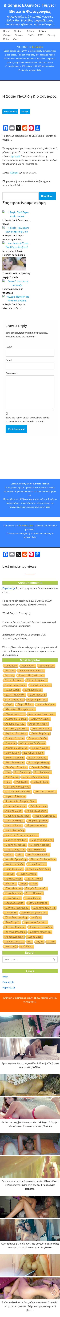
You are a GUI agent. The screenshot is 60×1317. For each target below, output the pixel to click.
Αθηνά (8, 704)
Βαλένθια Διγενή (41, 728)
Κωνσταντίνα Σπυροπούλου (20, 801)
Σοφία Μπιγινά (13, 893)
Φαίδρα (36, 917)
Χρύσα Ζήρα (35, 936)
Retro (6, 39)
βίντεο (51, 941)
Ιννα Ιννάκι (22, 781)
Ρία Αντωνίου (34, 878)
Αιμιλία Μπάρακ (46, 704)
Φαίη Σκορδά (12, 922)
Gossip (51, 35)
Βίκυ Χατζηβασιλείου (16, 728)
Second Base (47, 665)
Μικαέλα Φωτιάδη (39, 844)
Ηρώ (8, 781)
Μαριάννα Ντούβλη (15, 840)
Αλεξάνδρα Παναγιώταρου (19, 709)
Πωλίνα (9, 873)
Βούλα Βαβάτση (40, 733)
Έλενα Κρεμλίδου (36, 680)
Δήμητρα (10, 743)
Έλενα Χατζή (12, 689)
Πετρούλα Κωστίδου (38, 869)
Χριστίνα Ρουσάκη (15, 932)
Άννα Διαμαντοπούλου (31, 670)
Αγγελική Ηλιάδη (37, 699)
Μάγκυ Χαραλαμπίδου (17, 815)
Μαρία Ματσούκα (36, 825)
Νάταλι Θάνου (36, 849)
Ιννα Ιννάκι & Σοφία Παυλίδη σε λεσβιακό (13, 253)
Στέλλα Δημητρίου (38, 902)
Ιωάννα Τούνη (40, 781)
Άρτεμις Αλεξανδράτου (31, 675)
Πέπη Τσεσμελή (13, 869)
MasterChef (28, 665)
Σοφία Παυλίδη (10, 111)
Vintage (7, 35)
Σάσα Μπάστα (13, 888)
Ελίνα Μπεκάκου (14, 762)
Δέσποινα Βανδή (38, 738)
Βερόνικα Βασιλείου (15, 733)
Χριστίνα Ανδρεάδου (35, 922)
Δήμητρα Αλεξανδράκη (32, 743)
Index (5, 976)
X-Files (42, 31)
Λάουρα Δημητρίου (15, 806)
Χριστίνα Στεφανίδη (40, 932)
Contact (18, 31)
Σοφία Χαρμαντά (14, 902)
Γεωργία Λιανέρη (14, 738)
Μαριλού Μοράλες (15, 844)
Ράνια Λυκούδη (13, 878)
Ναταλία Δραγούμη (15, 859)
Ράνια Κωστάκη (27, 873)
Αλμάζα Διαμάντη (14, 714)
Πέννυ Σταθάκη (37, 864)
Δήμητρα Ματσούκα (16, 748)
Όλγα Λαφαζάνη (14, 699)
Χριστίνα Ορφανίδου (41, 927)
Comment (12, 373)
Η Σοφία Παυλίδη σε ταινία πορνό (16, 222)
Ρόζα (23, 883)
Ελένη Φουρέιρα (37, 757)
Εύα (7, 772)
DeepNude (11, 665)
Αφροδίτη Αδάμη (38, 723)
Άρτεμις (9, 675)
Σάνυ (34, 883)
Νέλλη (8, 854)
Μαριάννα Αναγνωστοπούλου (21, 835)
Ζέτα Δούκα (11, 777)
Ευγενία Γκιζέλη (40, 767)
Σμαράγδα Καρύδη (36, 888)
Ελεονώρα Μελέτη (39, 762)
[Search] (54, 959)
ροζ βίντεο (26, 946)
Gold (15, 39)
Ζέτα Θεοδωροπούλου (35, 777)
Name (9, 347)
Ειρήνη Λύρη (12, 752)
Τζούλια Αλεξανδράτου (34, 912)
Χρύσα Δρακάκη (14, 936)
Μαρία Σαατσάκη (14, 830)
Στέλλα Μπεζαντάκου (16, 907)
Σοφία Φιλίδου (12, 898)
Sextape (24, 111)
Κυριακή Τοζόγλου (15, 796)
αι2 (30, 941)
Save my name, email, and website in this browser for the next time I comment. (27, 419)
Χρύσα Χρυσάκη (14, 941)
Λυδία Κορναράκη (36, 810)
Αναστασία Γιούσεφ (15, 718)
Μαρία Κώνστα (13, 825)
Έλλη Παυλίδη (37, 694)
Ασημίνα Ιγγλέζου (14, 723)
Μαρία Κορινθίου (38, 820)
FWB (40, 35)
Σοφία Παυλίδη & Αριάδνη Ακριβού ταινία (16, 275)
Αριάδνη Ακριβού (40, 718)
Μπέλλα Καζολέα (14, 849)
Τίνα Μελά (11, 912)
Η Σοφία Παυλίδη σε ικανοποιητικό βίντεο (13, 237)
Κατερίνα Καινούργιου (17, 786)
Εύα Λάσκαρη (22, 772)
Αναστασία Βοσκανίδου (41, 714)
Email (9, 360)
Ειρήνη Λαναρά (40, 748)
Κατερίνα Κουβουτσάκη (17, 791)
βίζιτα (40, 941)
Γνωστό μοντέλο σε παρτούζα (12, 291)
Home (6, 31)
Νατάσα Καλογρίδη (38, 854)
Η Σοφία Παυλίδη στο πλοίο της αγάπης (13, 306)
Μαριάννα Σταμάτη (42, 840)
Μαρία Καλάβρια (14, 820)
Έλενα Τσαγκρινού (15, 685)
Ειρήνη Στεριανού (33, 752)
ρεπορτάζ (10, 946)
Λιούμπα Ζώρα (13, 810)
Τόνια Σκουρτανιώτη (16, 917)
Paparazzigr (8, 588)
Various (19, 35)
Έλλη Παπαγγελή (14, 694)
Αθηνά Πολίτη (25, 704)
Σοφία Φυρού (33, 898)
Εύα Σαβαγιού (42, 772)
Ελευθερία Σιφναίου (15, 767)
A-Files (30, 31)
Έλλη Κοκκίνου (33, 689)
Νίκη (19, 854)
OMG (31, 35)
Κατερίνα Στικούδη (45, 791)
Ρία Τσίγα (10, 883)
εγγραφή (15, 156)
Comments (8, 982)
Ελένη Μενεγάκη (14, 757)
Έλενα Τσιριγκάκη (40, 685)
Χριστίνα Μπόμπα (15, 927)
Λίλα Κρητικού (38, 806)
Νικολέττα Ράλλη (14, 864)
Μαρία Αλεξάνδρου (45, 815)
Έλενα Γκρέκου (13, 680)
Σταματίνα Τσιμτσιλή (44, 907)
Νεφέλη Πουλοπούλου (43, 859)
